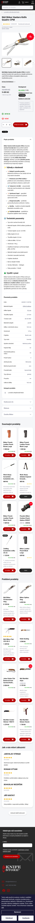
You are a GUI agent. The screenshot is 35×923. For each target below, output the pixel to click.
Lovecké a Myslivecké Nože (16, 392)
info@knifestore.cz (11, 881)
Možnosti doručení (24, 98)
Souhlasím (25, 918)
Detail (25, 496)
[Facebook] (3, 890)
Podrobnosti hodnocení (24, 24)
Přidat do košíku (19, 124)
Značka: (5, 28)
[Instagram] (8, 890)
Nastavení (17, 912)
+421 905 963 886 (11, 885)
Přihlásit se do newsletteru (11, 856)
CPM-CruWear (27, 306)
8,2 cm (29, 310)
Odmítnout (9, 918)
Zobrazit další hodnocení (17, 813)
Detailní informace (7, 81)
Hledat (30, 7)
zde (2, 907)
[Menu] (32, 2)
